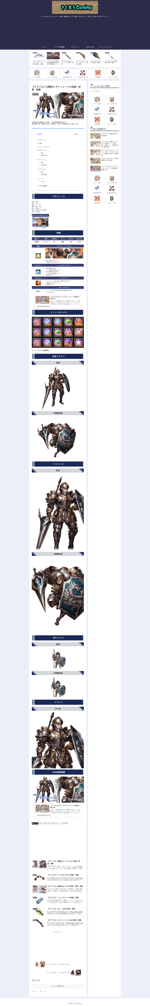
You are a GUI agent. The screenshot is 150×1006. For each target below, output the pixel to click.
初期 (42, 153)
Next (119, 59)
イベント (41, 179)
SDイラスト (42, 169)
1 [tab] (72, 68)
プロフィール (43, 140)
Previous (30, 59)
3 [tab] (77, 68)
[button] (117, 91)
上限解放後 (44, 155)
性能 (40, 143)
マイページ (42, 160)
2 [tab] (75, 68)
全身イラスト (43, 150)
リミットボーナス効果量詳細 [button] (41, 350)
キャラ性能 (43, 823)
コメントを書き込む (57, 986)
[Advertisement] (75, 31)
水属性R (66, 823)
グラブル (36, 823)
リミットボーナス (44, 147)
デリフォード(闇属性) (40, 227)
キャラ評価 (51, 823)
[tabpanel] (38, 59)
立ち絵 (42, 181)
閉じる (75, 134)
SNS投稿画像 (43, 186)
